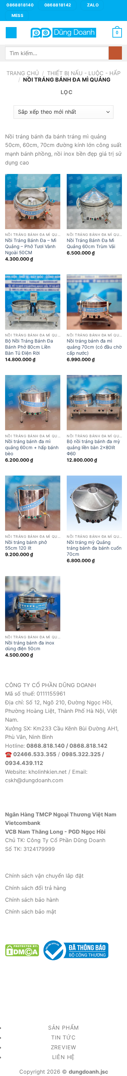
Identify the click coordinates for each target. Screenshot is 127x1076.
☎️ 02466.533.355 (30, 754)
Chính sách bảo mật (30, 911)
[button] (11, 32)
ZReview (64, 1047)
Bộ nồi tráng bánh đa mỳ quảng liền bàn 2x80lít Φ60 (93, 447)
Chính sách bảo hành (32, 899)
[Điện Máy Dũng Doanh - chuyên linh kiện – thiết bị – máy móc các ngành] (64, 32)
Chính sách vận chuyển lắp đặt (44, 875)
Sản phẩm (63, 1027)
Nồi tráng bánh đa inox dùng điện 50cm (29, 646)
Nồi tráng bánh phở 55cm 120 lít (26, 545)
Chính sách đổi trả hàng (35, 887)
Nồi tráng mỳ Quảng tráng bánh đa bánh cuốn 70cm (94, 548)
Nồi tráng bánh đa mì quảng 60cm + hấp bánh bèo (32, 447)
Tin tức (63, 1037)
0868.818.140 (45, 745)
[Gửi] (115, 53)
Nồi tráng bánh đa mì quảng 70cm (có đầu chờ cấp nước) (94, 346)
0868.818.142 (88, 745)
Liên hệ (63, 1057)
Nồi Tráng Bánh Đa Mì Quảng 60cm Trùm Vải (91, 243)
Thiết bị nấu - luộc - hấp (84, 73)
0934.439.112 (24, 763)
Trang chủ (22, 73)
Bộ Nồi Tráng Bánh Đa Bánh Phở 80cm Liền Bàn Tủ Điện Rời (29, 346)
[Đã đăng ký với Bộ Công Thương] (74, 949)
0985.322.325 (81, 754)
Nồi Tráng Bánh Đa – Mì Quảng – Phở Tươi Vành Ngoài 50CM (30, 246)
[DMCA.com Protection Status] (22, 949)
